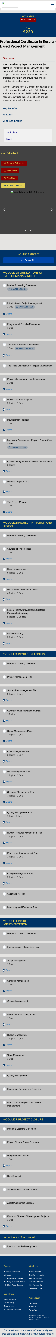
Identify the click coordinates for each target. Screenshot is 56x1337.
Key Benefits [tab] (10, 108)
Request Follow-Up (15, 163)
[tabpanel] (28, 83)
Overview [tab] (8, 58)
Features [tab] (8, 114)
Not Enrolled (28, 20)
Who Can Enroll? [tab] (12, 121)
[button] (4, 209)
